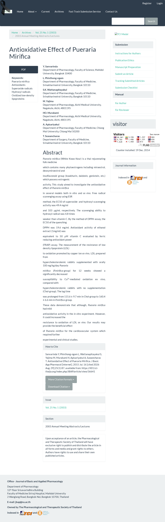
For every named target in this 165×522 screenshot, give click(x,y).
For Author (120, 103)
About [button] (31, 11)
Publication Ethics (124, 60)
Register (147, 3)
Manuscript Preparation (128, 67)
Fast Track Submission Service (85, 11)
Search (151, 21)
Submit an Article (124, 73)
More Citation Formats (60, 379)
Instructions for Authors (128, 53)
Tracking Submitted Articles (130, 80)
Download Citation (58, 386)
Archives (59, 11)
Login (160, 3)
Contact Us (111, 11)
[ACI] (133, 181)
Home (20, 11)
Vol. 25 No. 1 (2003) (45, 32)
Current (45, 11)
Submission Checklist (126, 87)
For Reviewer (122, 109)
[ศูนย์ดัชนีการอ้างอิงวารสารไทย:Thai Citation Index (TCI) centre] (136, 177)
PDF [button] (23, 69)
